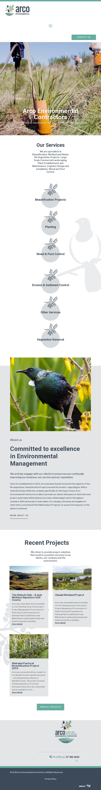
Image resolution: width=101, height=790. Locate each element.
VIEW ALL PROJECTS (50, 707)
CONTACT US (84, 37)
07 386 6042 (72, 757)
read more (17, 624)
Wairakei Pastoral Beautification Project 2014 (25, 666)
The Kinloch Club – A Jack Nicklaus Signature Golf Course (27, 597)
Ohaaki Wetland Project (69, 595)
